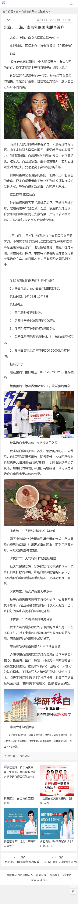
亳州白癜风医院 (25, 11)
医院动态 (42, 11)
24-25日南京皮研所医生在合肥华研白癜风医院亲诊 (58, 861)
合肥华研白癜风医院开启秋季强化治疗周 (20, 861)
